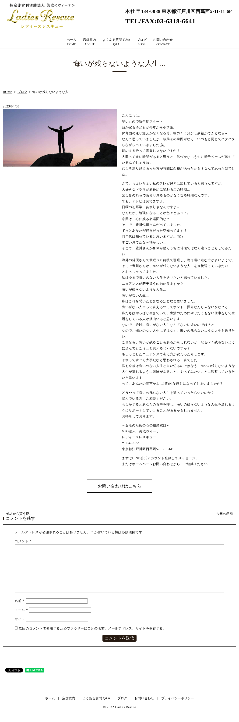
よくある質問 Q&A (116, 42)
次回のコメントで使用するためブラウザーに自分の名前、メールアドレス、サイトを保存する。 (92, 628)
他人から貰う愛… (19, 514)
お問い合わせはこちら (119, 486)
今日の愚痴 (224, 514)
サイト (20, 619)
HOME (7, 92)
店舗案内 (89, 42)
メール (21, 610)
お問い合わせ (163, 42)
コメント (23, 541)
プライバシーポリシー (177, 698)
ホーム (71, 42)
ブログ (142, 42)
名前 (20, 601)
